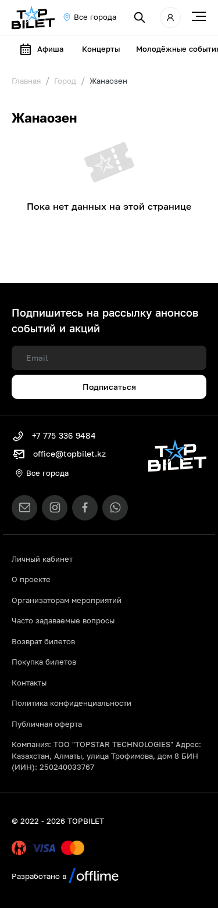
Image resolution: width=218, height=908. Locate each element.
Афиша (50, 48)
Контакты (29, 682)
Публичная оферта (47, 723)
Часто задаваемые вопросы (63, 620)
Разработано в (40, 876)
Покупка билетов (44, 661)
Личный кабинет (42, 559)
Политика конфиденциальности (71, 703)
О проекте (31, 579)
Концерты (101, 48)
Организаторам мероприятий (66, 600)
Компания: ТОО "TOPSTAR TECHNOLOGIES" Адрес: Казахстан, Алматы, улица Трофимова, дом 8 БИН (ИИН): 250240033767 (106, 755)
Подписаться (109, 387)
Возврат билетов (43, 641)
